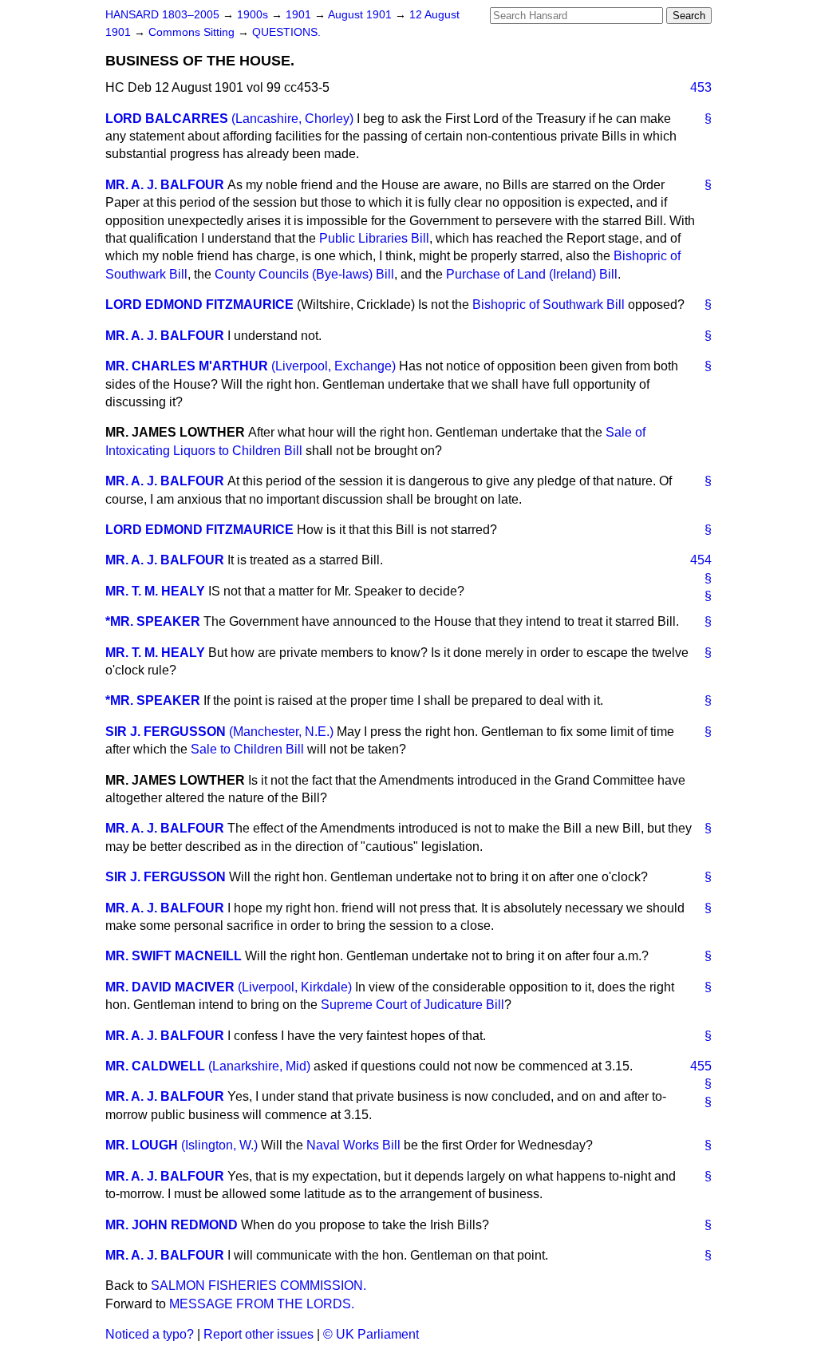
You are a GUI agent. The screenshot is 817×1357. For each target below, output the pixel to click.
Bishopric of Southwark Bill (548, 304)
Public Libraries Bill (374, 238)
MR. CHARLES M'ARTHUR (186, 366)
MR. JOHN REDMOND (171, 1225)
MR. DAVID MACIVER (170, 987)
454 (701, 560)
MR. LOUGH (141, 1145)
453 (701, 87)
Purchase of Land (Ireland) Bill (532, 274)
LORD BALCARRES (166, 118)
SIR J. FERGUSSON (165, 731)
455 (701, 1066)
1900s (254, 15)
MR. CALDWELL (155, 1066)
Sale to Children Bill (247, 749)
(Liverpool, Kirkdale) (295, 987)
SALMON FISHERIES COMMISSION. (258, 1285)
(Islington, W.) (219, 1145)
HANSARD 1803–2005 (162, 15)
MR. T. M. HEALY (155, 591)
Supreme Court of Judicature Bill (412, 1004)
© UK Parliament (371, 1334)
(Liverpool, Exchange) (333, 366)
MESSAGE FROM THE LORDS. (261, 1304)
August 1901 (361, 15)
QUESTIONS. (286, 32)
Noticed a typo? (149, 1334)
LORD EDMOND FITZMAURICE (199, 304)
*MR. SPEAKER (152, 621)
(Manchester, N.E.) (281, 731)
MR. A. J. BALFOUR (164, 185)
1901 (300, 15)
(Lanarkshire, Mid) (259, 1066)
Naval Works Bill (353, 1145)
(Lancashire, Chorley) (292, 118)
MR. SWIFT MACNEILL (173, 956)
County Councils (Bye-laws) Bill (304, 274)
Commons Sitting (193, 32)
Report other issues (258, 1334)
